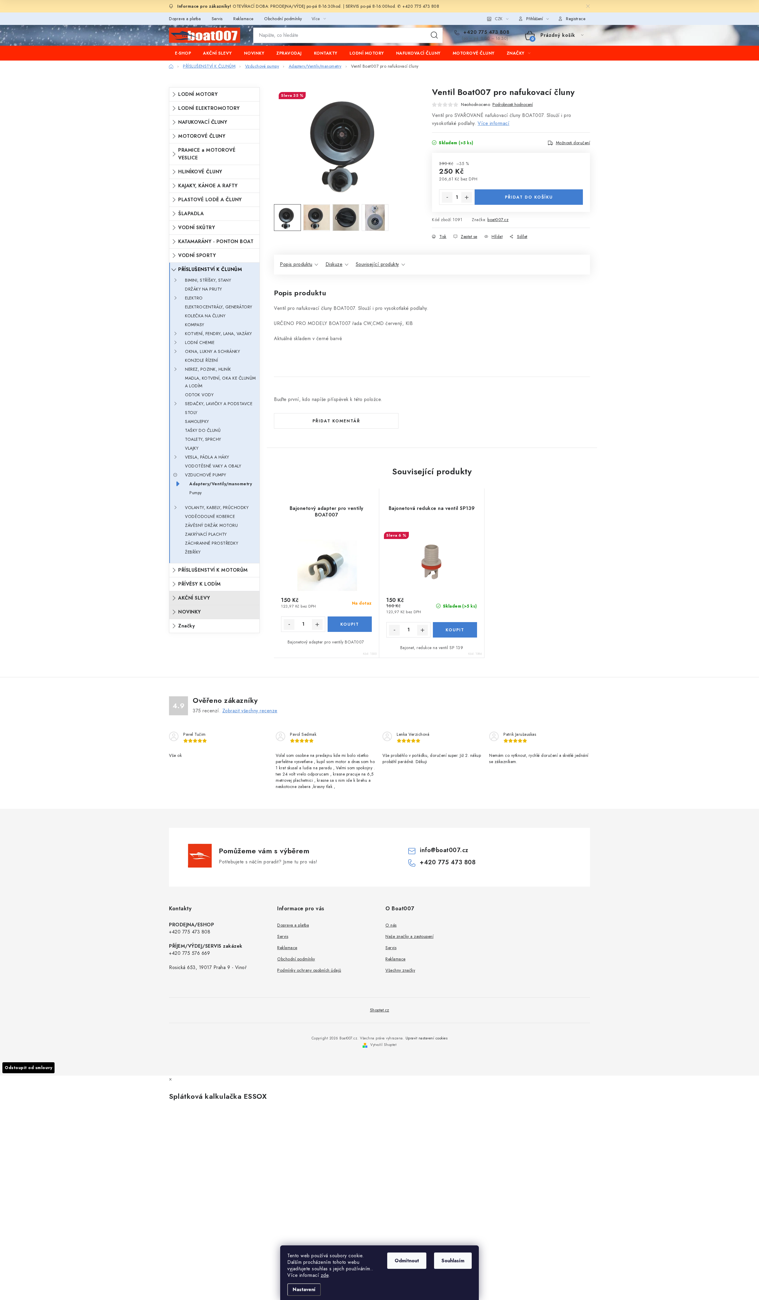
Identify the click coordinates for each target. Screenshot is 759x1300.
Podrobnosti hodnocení (512, 104)
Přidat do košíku (529, 197)
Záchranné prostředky (211, 543)
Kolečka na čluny (205, 316)
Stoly (191, 413)
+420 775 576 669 (189, 953)
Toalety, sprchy (203, 439)
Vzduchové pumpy (205, 475)
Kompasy (194, 325)
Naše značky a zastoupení (409, 936)
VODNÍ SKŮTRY (196, 227)
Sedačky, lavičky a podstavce (218, 404)
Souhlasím (452, 1260)
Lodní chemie (199, 342)
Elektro (194, 298)
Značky (186, 625)
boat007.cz (497, 220)
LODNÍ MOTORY (198, 94)
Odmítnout (407, 1260)
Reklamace (243, 19)
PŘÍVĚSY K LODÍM (199, 584)
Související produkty (377, 264)
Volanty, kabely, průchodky (216, 508)
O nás (391, 925)
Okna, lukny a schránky (212, 351)
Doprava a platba (185, 19)
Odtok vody (199, 395)
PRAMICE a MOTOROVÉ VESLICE (206, 154)
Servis (217, 19)
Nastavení (304, 1289)
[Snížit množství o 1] (447, 197)
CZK (499, 19)
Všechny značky (400, 970)
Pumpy (195, 493)
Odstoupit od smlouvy (28, 1068)
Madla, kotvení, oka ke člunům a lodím (220, 382)
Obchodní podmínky (283, 19)
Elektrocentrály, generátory (218, 307)
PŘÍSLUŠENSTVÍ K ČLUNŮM (210, 269)
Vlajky (191, 448)
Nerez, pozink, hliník (208, 369)
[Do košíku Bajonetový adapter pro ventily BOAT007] (350, 624)
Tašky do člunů (203, 430)
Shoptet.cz (379, 1010)
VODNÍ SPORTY (197, 255)
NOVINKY (189, 611)
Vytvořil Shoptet (383, 1044)
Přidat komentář (336, 421)
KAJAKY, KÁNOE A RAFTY (208, 185)
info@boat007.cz (444, 850)
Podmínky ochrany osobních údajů (309, 970)
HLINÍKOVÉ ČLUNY (200, 171)
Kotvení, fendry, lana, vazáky (218, 334)
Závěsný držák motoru (211, 525)
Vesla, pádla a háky (207, 457)
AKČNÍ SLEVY (194, 597)
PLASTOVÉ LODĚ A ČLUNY (210, 199)
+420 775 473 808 (485, 32)
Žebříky (193, 552)
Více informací (493, 123)
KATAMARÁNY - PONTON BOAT (215, 241)
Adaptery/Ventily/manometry (220, 484)
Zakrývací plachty (206, 534)
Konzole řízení (201, 360)
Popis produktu (296, 264)
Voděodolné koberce (210, 516)
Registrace (575, 19)
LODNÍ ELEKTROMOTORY (209, 108)
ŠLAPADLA (191, 213)
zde (325, 1275)
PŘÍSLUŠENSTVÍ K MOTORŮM (213, 570)
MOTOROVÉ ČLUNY (201, 136)
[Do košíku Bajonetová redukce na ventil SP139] (455, 630)
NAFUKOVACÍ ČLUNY (202, 122)
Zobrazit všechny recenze (250, 710)
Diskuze (334, 264)
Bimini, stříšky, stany (208, 280)
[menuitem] (183, 53)
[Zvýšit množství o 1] (466, 197)
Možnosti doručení (573, 143)
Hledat (434, 35)
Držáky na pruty (203, 289)
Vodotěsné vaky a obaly (213, 466)
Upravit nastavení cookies (427, 1038)
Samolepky (197, 421)
